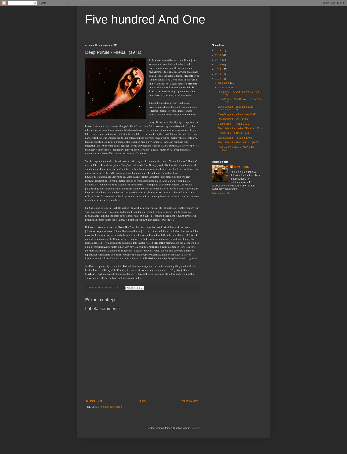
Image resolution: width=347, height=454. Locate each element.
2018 (218, 55)
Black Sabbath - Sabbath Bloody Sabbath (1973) (235, 108)
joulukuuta (224, 82)
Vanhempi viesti (190, 401)
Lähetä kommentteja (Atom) (107, 406)
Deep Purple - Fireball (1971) (234, 123)
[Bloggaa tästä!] (131, 288)
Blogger (195, 428)
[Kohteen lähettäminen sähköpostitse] (127, 288)
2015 (218, 69)
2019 (218, 50)
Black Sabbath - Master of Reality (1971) (240, 128)
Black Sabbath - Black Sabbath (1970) (238, 142)
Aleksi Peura (241, 166)
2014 (218, 74)
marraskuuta (225, 87)
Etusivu (142, 401)
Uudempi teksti (94, 401)
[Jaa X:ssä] (134, 288)
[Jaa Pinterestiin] (142, 288)
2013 (218, 78)
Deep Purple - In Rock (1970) (234, 133)
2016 (218, 64)
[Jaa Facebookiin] (138, 288)
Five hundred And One (145, 19)
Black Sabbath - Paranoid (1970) (235, 137)
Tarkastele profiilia (222, 193)
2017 (218, 60)
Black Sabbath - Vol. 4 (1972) (233, 119)
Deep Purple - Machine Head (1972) (237, 114)
